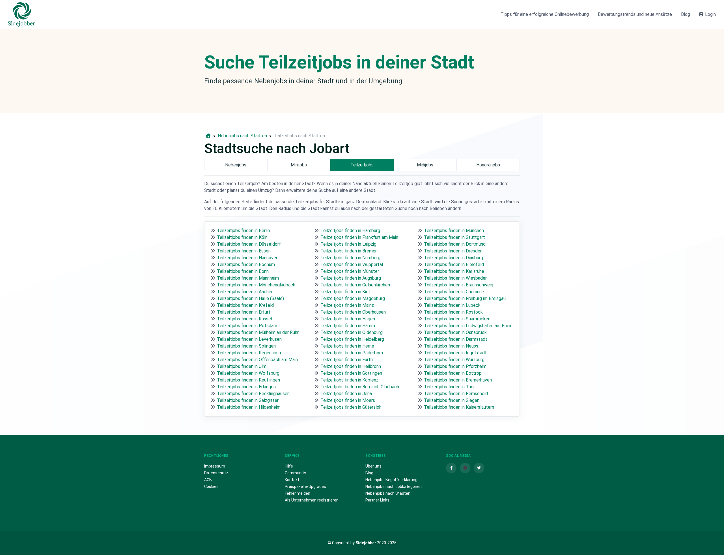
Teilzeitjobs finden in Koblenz (349, 380)
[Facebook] (451, 468)
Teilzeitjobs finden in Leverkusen (249, 339)
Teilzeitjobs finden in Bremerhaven (458, 380)
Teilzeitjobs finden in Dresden (453, 251)
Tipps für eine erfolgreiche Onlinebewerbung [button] (545, 14)
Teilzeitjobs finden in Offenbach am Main (257, 359)
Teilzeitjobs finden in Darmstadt (455, 339)
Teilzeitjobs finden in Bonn (243, 271)
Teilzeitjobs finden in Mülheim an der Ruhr (258, 332)
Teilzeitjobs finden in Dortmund (455, 244)
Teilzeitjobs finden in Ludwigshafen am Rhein (468, 325)
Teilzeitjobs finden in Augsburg (350, 278)
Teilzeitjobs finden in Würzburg (454, 359)
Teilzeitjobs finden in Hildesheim (249, 407)
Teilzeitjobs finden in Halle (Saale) (250, 298)
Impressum (214, 466)
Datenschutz (216, 473)
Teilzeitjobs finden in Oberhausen (353, 312)
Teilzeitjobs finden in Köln (242, 237)
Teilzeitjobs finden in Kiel (345, 291)
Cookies (211, 486)
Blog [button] (685, 14)
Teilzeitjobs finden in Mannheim (248, 278)
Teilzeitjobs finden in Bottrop (453, 373)
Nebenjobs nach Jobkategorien (393, 486)
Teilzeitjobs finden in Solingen (246, 346)
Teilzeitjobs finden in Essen (244, 251)
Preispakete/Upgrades (305, 486)
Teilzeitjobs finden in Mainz (347, 305)
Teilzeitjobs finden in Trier (449, 386)
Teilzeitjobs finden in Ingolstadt (455, 352)
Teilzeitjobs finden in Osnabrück (455, 332)
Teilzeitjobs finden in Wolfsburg (248, 373)
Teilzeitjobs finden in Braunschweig (458, 285)
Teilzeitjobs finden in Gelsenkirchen (355, 285)
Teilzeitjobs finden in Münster (349, 271)
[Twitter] (479, 468)
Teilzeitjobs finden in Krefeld (245, 305)
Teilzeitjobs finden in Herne (347, 346)
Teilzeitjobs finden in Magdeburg (352, 298)
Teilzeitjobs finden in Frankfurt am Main (359, 237)
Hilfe (289, 466)
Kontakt (292, 479)
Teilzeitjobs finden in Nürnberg (350, 257)
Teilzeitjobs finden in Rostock (453, 312)
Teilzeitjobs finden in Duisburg (453, 257)
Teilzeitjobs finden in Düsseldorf (249, 244)
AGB (208, 479)
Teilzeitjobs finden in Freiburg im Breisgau (465, 298)
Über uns (373, 466)
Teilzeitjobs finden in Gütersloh (351, 407)
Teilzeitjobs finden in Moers (347, 400)
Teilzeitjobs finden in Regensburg (250, 352)
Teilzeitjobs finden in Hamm (347, 325)
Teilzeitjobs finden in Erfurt (243, 312)
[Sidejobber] (21, 14)
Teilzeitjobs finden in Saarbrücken (457, 319)
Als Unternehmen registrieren (312, 500)
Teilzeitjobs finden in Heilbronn (350, 366)
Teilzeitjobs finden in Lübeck (452, 305)
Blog (369, 473)
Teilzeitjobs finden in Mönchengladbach (256, 285)
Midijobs (425, 165)
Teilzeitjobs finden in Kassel (244, 319)
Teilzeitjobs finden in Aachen (245, 291)
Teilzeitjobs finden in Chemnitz (454, 291)
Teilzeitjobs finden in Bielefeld (454, 264)
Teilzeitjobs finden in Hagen (347, 319)
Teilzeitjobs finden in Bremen (349, 251)
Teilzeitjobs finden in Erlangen (246, 386)
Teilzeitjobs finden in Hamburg (350, 230)
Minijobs (299, 165)
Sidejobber (365, 543)
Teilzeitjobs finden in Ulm (241, 366)
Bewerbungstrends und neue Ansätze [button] (635, 14)
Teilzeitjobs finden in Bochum (246, 264)
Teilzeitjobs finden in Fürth (346, 359)
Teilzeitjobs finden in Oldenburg (351, 332)
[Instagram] (465, 468)
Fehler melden (297, 493)
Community (295, 473)
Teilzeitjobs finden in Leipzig (348, 244)
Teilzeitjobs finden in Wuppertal (351, 264)
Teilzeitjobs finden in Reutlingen (248, 380)
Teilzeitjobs (362, 165)
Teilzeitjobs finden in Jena (346, 393)
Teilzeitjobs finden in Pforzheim (455, 366)
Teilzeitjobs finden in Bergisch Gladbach (359, 386)
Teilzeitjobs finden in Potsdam (247, 325)
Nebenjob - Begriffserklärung (391, 479)
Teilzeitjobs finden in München (454, 230)
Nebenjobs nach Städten (387, 493)
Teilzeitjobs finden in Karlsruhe (454, 271)
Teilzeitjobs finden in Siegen (451, 400)
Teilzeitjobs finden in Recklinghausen (253, 393)
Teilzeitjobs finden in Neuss (451, 346)
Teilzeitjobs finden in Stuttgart (454, 237)
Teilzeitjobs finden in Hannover (247, 257)
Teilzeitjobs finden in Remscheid (456, 393)
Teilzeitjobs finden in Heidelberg (352, 339)
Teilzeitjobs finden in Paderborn (351, 352)
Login (710, 14)
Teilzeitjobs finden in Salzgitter (248, 400)
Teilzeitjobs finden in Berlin (243, 230)
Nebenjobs (235, 165)
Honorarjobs (488, 165)
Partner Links (377, 500)
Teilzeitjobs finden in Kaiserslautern (459, 407)
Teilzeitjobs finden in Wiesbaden (456, 278)
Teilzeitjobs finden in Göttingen (351, 373)
